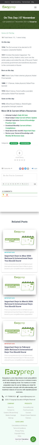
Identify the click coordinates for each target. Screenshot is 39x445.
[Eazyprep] (10, 7)
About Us (7, 2)
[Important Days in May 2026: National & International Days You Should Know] (19, 239)
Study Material (25, 143)
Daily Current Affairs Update (26, 118)
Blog (32, 2)
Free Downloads (26, 2)
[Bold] (3, 184)
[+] (27, 184)
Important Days (29, 131)
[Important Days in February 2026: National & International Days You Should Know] (19, 330)
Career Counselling (16, 2)
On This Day (10, 33)
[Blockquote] (18, 184)
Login (35, 168)
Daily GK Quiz (23, 115)
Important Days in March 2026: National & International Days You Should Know (18, 304)
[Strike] (10, 184)
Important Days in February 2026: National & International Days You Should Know (18, 349)
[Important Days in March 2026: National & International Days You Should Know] (19, 285)
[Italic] (6, 184)
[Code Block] (20, 184)
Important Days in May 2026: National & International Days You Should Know (18, 258)
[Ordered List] (13, 184)
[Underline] (8, 184)
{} (25, 184)
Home (3, 33)
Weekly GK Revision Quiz (15, 136)
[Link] (22, 184)
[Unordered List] (15, 184)
